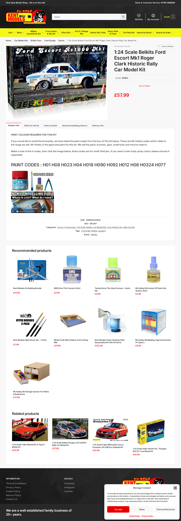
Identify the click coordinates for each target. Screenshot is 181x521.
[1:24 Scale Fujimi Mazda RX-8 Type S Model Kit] (30, 429)
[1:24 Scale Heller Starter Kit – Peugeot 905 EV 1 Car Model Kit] (151, 431)
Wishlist (139, 19)
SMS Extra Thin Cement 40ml (67, 288)
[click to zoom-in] (56, 82)
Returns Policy (13, 495)
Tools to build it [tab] (50, 125)
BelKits (94, 234)
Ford (109, 227)
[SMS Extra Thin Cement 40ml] (72, 270)
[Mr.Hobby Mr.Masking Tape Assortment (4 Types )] (153, 322)
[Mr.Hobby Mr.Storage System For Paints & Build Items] (31, 373)
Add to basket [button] (30, 301)
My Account (153, 19)
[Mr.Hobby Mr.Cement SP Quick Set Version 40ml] (153, 270)
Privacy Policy (147, 516)
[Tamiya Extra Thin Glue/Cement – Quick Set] (113, 270)
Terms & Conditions (16, 483)
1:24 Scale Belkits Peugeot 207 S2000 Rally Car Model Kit (69, 444)
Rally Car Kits (129, 227)
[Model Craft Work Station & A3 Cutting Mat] (72, 322)
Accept (118, 509)
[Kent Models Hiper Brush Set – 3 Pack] (31, 322)
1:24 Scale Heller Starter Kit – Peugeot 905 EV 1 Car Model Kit (150, 450)
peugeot (102, 231)
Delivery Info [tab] (98, 125)
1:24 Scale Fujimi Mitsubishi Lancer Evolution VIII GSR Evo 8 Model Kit (108, 446)
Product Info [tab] (13, 125)
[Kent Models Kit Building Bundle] (31, 270)
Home (8, 40)
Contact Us (11, 499)
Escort (61, 40)
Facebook (69, 483)
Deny (142, 509)
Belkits (89, 227)
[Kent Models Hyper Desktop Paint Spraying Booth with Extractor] (113, 322)
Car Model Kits (21, 40)
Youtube (68, 491)
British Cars (36, 40)
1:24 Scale (80, 227)
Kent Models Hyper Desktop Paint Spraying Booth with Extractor (110, 341)
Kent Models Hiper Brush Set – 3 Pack (30, 340)
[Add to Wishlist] (45, 258)
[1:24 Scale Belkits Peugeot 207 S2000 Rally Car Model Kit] (70, 428)
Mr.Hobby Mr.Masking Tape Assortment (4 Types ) (153, 341)
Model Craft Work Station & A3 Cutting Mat (71, 341)
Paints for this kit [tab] (31, 125)
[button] (175, 487)
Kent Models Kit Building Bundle (27, 288)
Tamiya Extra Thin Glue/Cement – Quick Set (112, 289)
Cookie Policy (134, 516)
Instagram (69, 487)
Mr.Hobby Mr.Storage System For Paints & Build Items (31, 392)
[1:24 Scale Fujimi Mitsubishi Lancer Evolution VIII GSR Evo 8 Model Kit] (111, 429)
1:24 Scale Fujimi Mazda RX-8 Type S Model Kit (28, 445)
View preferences (165, 509)
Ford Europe (50, 40)
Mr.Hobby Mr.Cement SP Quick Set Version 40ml (150, 289)
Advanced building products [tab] (74, 125)
